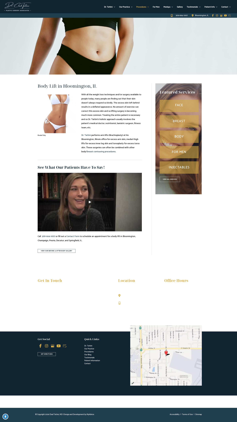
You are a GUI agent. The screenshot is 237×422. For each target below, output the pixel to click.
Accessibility (174, 414)
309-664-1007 (48, 236)
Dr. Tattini (86, 135)
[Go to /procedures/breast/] (179, 121)
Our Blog (87, 354)
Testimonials (89, 357)
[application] (114, 7)
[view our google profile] (221, 15)
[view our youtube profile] (225, 15)
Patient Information (92, 360)
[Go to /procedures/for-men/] (179, 152)
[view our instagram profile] (217, 15)
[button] (56, 251)
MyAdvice (90, 414)
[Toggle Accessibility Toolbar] (5, 417)
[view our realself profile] (229, 15)
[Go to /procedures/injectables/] (179, 167)
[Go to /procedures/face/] (179, 106)
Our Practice (89, 348)
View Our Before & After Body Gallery (56, 251)
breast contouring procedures (101, 151)
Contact (87, 363)
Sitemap (198, 414)
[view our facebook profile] (213, 15)
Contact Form (72, 236)
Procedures (89, 351)
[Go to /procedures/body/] (179, 136)
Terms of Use (187, 414)
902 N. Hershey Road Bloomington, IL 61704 (133, 296)
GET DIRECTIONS (47, 354)
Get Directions (129, 308)
